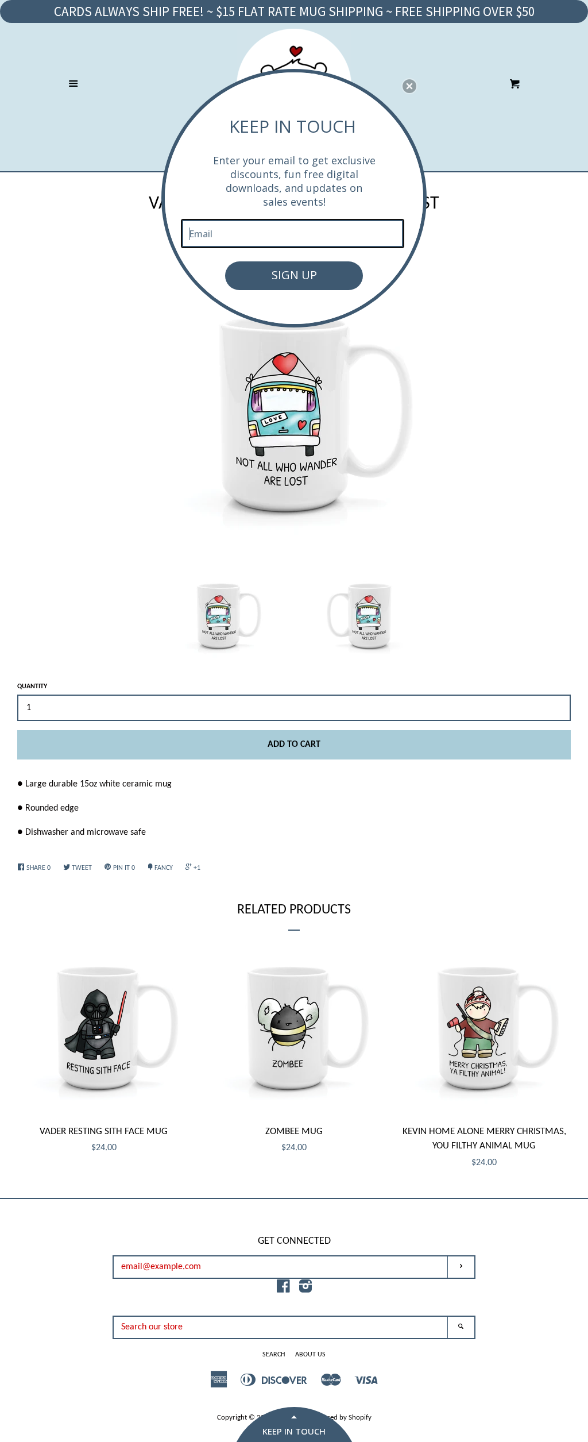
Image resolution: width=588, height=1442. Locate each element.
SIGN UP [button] (294, 275)
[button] (409, 86)
